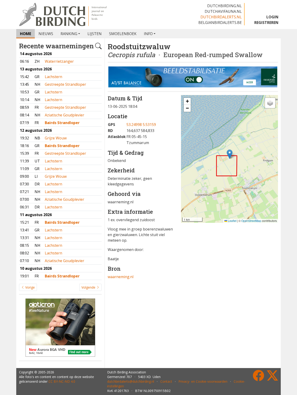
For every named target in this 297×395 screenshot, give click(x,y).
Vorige (29, 287)
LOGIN (272, 17)
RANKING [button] (69, 33)
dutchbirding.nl (224, 5)
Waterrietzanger (59, 61)
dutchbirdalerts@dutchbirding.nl (130, 381)
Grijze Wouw (56, 138)
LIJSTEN (94, 33)
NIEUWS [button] (46, 33)
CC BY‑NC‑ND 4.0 (61, 381)
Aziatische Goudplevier (64, 115)
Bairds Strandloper (62, 122)
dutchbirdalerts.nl (221, 17)
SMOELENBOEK (122, 33)
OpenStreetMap (251, 221)
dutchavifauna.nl (223, 11)
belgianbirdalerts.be (220, 22)
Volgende (88, 287)
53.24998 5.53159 (141, 124)
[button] (229, 154)
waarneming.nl (120, 276)
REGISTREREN (266, 22)
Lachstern (53, 76)
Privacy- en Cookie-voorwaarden (202, 381)
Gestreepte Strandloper (65, 84)
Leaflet (231, 221)
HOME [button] (25, 33)
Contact (166, 381)
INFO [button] (148, 33)
